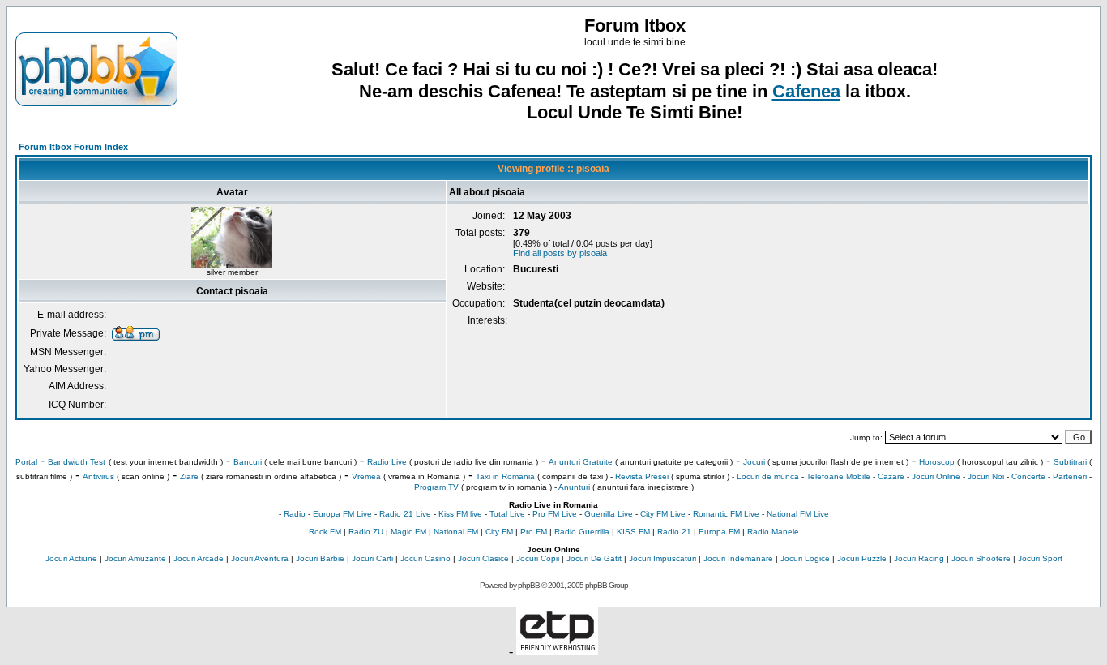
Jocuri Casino (425, 558)
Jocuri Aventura (260, 558)
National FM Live (798, 513)
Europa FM (719, 531)
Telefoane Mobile (838, 476)
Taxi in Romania (505, 476)
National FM (456, 531)
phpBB (529, 585)
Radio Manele (773, 531)
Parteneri (1070, 476)
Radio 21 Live (405, 513)
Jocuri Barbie (320, 558)
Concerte (1028, 476)
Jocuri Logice (805, 558)
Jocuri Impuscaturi (662, 558)
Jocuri (754, 461)
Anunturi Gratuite (581, 461)
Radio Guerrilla (581, 531)
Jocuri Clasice (483, 558)
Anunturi (574, 487)
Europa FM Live (342, 513)
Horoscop (937, 461)
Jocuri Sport (1040, 558)
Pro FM (533, 531)
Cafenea (806, 91)
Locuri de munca (768, 476)
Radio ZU (365, 531)
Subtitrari (1070, 461)
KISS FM (633, 531)
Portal (26, 461)
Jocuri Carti (372, 558)
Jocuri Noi (986, 476)
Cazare (891, 476)
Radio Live (387, 461)
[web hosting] (557, 651)
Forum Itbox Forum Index (73, 147)
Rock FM (325, 531)
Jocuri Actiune (71, 558)
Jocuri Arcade (198, 558)
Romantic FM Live (726, 513)
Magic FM (408, 531)
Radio (295, 513)
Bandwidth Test (76, 461)
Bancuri (247, 461)
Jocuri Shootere (981, 558)
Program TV (436, 487)
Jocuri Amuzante (135, 558)
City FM (499, 531)
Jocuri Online (936, 476)
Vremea (366, 476)
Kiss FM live (460, 513)
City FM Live (663, 513)
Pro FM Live (554, 513)
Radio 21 (674, 531)
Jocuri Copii (537, 558)
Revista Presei (642, 476)
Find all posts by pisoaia (560, 253)
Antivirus (98, 476)
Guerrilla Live (608, 513)
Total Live (507, 513)
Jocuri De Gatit (594, 558)
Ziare (189, 476)
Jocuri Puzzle (862, 558)
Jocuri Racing (919, 558)
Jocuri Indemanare (738, 558)
